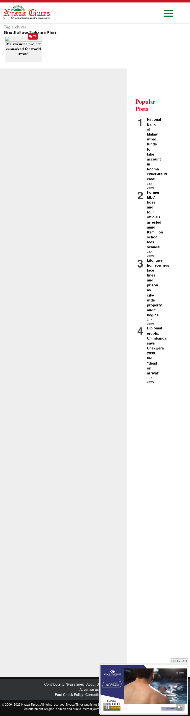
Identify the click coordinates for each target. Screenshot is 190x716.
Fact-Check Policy (69, 694)
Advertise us (89, 689)
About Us (94, 684)
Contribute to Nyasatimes (64, 684)
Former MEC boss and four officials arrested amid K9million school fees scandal (155, 220)
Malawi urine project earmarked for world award (23, 48)
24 (34, 36)
